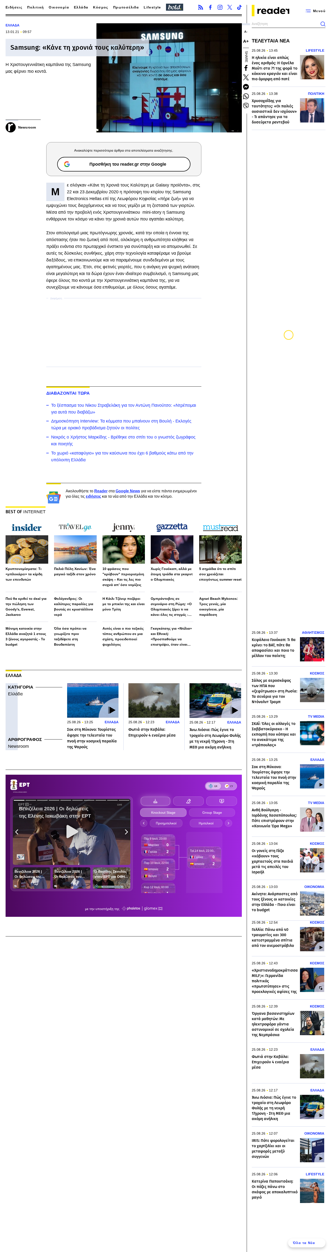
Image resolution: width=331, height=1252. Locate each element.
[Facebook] (210, 7)
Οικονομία (59, 7)
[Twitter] (229, 7)
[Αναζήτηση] (323, 24)
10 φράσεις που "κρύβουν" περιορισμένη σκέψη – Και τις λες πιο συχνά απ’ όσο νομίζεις (123, 577)
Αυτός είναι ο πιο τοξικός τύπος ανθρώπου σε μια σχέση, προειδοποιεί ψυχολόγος (123, 636)
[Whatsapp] (246, 96)
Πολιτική (35, 7)
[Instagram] (220, 7)
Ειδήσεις (14, 7)
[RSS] (200, 7)
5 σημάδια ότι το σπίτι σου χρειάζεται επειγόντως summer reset (220, 574)
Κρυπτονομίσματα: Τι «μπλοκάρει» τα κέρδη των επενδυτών (24, 574)
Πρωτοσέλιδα (126, 7)
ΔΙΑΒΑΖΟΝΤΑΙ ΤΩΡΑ (68, 393)
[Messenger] (246, 87)
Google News (128, 491)
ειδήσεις (93, 496)
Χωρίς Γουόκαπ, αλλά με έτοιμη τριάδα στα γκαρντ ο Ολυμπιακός (172, 574)
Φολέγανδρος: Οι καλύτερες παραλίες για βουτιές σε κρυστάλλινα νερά (73, 607)
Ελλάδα (81, 7)
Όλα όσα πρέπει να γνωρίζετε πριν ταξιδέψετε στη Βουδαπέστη (70, 636)
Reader (101, 491)
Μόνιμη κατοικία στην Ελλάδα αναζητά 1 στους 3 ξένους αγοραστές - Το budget (26, 636)
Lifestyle (152, 7)
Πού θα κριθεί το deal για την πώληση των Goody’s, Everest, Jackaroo (26, 607)
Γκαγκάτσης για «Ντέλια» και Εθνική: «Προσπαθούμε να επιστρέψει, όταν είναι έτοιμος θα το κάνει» (171, 636)
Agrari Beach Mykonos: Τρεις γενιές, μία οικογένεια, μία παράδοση (218, 607)
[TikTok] (239, 7)
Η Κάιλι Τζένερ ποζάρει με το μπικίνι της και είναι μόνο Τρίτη (123, 604)
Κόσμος (100, 7)
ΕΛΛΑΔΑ (12, 25)
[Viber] (246, 106)
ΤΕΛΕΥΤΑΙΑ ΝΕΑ (271, 40)
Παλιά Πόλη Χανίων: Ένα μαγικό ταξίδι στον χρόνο (75, 571)
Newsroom (18, 746)
